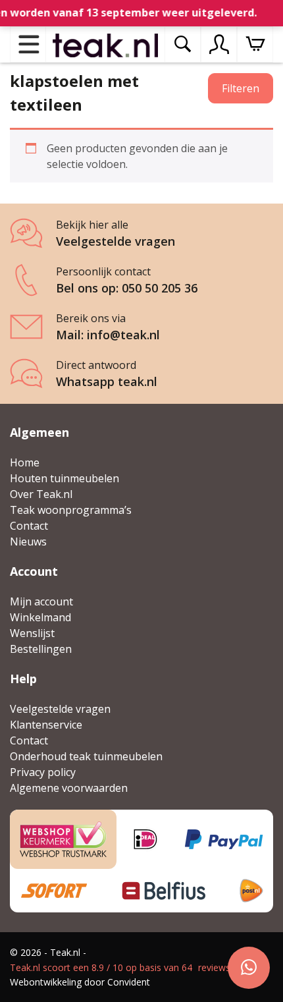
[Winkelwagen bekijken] (255, 44)
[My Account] (219, 44)
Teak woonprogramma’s (71, 510)
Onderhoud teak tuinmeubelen (86, 756)
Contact (29, 525)
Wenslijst (32, 633)
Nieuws (28, 541)
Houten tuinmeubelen (64, 478)
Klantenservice (46, 724)
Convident (128, 982)
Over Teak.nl (41, 494)
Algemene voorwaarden (69, 788)
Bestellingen (41, 649)
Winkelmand (40, 617)
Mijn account (41, 601)
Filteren (240, 88)
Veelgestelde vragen (60, 709)
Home (24, 462)
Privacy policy (43, 772)
